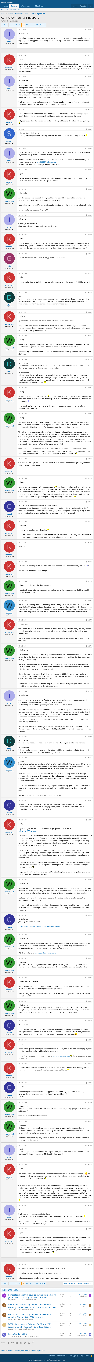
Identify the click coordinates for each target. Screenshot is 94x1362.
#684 (90, 879)
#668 (90, 414)
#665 (90, 336)
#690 (90, 1021)
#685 (90, 915)
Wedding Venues (31, 1300)
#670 (90, 478)
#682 (90, 800)
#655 (90, 129)
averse (10, 1310)
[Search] (90, 6)
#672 (90, 521)
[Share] (85, 29)
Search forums (15, 10)
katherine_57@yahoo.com (28, 831)
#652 (90, 55)
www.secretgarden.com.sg (45, 953)
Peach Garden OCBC (17, 1334)
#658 (90, 189)
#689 (90, 1001)
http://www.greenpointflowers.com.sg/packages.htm (39, 926)
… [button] (12, 25)
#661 (90, 254)
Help (81, 1356)
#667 (90, 388)
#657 (90, 170)
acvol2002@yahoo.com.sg (47, 162)
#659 (90, 215)
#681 (90, 758)
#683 (90, 820)
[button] (31, 6)
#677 (90, 620)
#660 (90, 234)
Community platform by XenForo (47, 1360)
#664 (90, 312)
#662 (90, 273)
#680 (90, 736)
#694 (90, 1102)
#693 (90, 1083)
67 (37, 25)
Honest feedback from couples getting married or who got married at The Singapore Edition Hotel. (33, 1296)
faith (4, 21)
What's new (25, 6)
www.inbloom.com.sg (61, 1056)
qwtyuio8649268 (13, 1336)
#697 (90, 1165)
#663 (90, 293)
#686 (90, 935)
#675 (90, 581)
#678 (90, 646)
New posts (4, 10)
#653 (90, 76)
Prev (5, 25)
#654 (90, 110)
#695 (90, 1122)
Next (42, 25)
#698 (90, 1205)
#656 (90, 149)
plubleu (10, 1329)
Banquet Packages (28, 1319)
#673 (90, 542)
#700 (90, 1264)
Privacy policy (73, 1356)
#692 (90, 1064)
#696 (90, 1145)
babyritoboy (12, 1300)
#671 (90, 502)
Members (39, 6)
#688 (90, 978)
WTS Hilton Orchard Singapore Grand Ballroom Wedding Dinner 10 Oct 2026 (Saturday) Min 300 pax (32, 1306)
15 (27, 25)
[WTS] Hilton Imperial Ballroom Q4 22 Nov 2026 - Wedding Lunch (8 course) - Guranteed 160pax (30, 1325)
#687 (90, 958)
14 (23, 25)
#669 (90, 459)
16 (30, 25)
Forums (14, 6)
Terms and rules (62, 1356)
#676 (90, 601)
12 (16, 25)
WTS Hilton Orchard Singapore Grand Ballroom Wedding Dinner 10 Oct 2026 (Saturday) (29, 1315)
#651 (90, 29)
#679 (90, 691)
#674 (90, 562)
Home (5, 6)
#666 (90, 359)
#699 (90, 1229)
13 (20, 25)
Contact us (51, 1356)
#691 (90, 1040)
